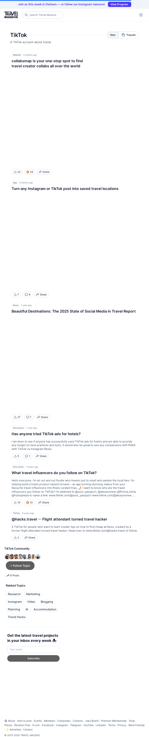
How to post (24, 720)
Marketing (33, 594)
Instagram (15, 601)
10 (18, 502)
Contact (28, 729)
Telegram (75, 725)
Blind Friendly (137, 725)
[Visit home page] (11, 15)
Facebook (48, 725)
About (11, 720)
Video (31, 601)
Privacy (122, 725)
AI (26, 609)
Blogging (47, 601)
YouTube (88, 725)
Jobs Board (92, 720)
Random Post (22, 725)
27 (18, 417)
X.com (36, 725)
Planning (14, 609)
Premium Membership (114, 720)
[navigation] (141, 15)
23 (19, 171)
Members (49, 720)
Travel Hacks (17, 617)
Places (8, 725)
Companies (64, 720)
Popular (131, 34)
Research (14, 594)
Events (38, 720)
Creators (78, 720)
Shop (132, 720)
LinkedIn (101, 725)
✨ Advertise (13, 729)
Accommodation (45, 609)
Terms (111, 725)
